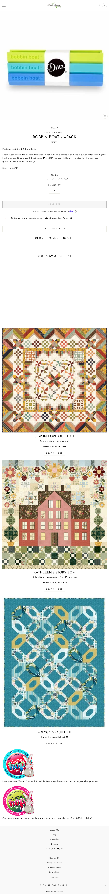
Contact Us (54, 858)
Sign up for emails (53, 885)
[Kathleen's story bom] (54, 514)
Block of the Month (54, 849)
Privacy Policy (54, 868)
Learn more (54, 453)
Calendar (54, 839)
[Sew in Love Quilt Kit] (54, 380)
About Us (54, 830)
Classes (54, 844)
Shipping (44, 179)
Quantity (54, 185)
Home (53, 128)
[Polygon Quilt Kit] (54, 662)
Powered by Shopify (54, 891)
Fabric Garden (54, 133)
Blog (54, 835)
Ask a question (54, 229)
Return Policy (54, 872)
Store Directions (54, 863)
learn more (54, 589)
